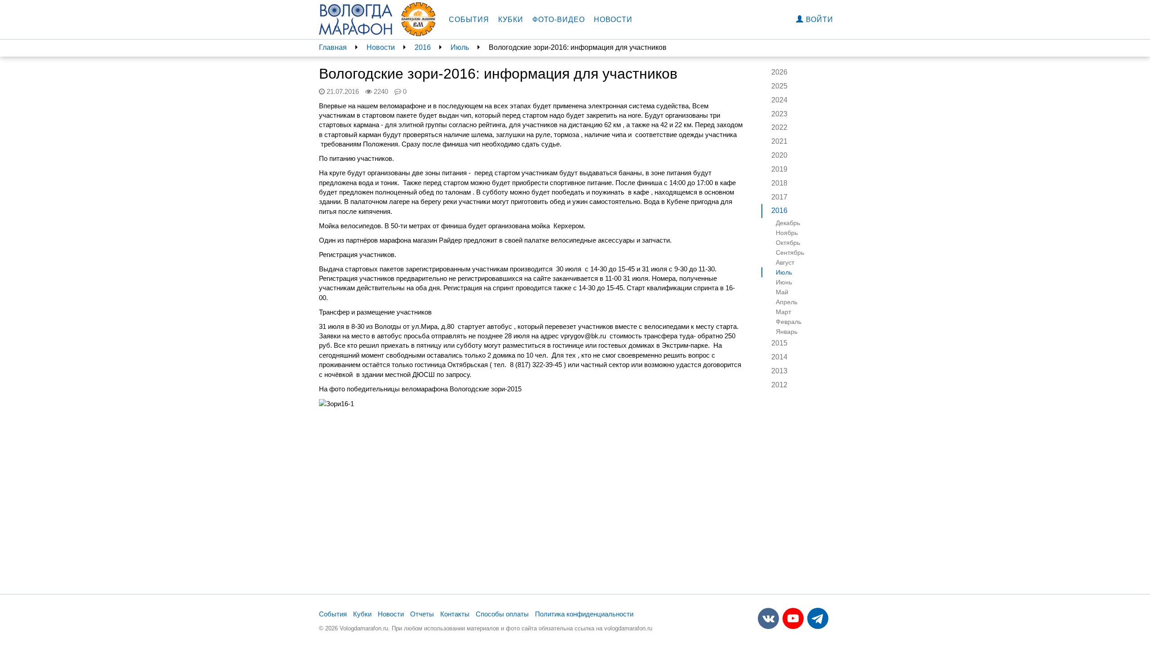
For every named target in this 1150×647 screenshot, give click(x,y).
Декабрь (788, 222)
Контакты (454, 614)
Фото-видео (558, 19)
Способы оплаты (502, 614)
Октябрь (788, 242)
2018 (779, 183)
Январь (786, 331)
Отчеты (422, 614)
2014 (779, 357)
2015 (779, 343)
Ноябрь (787, 232)
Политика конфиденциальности (584, 614)
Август (785, 262)
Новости (613, 19)
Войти (818, 19)
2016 (423, 47)
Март (783, 311)
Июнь (784, 282)
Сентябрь (790, 252)
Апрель (786, 302)
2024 (779, 100)
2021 (779, 141)
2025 (779, 86)
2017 (779, 197)
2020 (779, 155)
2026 (779, 72)
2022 (779, 127)
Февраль (788, 321)
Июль (460, 47)
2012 (779, 385)
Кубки (510, 19)
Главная (333, 47)
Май (782, 292)
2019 (779, 169)
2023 (779, 114)
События (469, 19)
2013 (779, 371)
